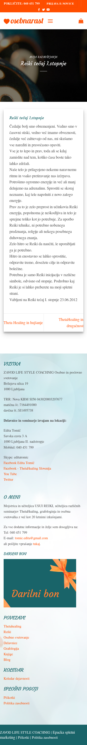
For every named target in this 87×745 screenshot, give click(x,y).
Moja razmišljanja (43, 57)
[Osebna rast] (24, 20)
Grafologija (11, 648)
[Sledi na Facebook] (38, 10)
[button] (50, 21)
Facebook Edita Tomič (19, 462)
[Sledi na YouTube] (48, 10)
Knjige (8, 654)
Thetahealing (12, 626)
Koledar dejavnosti (16, 678)
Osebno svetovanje (16, 637)
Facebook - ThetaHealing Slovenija (27, 468)
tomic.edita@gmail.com (31, 538)
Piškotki (9, 697)
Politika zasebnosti (16, 703)
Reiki (7, 631)
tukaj (36, 543)
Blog (7, 659)
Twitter (8, 479)
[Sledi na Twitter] (43, 10)
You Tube (10, 474)
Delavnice (10, 643)
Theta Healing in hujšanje (23, 322)
